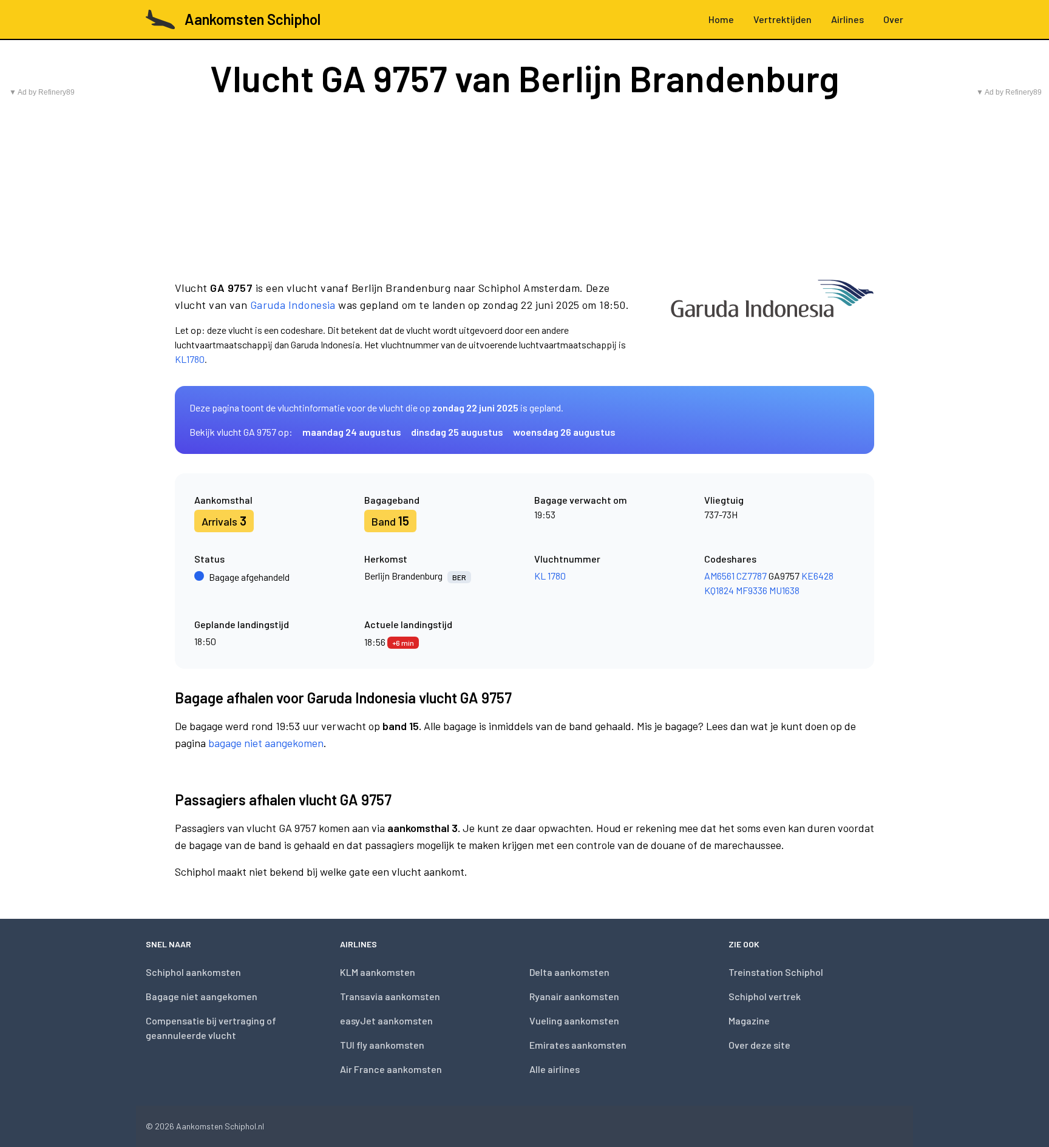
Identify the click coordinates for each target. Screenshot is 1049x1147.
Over (893, 19)
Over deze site (759, 1045)
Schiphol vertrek (764, 996)
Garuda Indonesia (293, 304)
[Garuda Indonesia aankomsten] (772, 323)
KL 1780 (550, 575)
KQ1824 (719, 590)
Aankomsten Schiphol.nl (220, 1126)
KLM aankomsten (377, 972)
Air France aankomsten (391, 1069)
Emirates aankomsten (577, 1045)
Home (721, 19)
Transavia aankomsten (390, 996)
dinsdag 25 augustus (457, 432)
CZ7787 (751, 575)
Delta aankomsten (569, 972)
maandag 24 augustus (351, 432)
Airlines (847, 19)
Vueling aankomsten (574, 1020)
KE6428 (817, 575)
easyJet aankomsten (386, 1020)
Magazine (749, 1020)
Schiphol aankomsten (193, 972)
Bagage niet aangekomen (201, 996)
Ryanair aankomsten (574, 996)
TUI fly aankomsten (382, 1045)
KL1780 (190, 359)
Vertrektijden (782, 19)
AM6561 (719, 575)
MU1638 (784, 590)
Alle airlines (554, 1069)
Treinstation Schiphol (775, 972)
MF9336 (751, 590)
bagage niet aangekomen (266, 742)
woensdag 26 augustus (564, 432)
